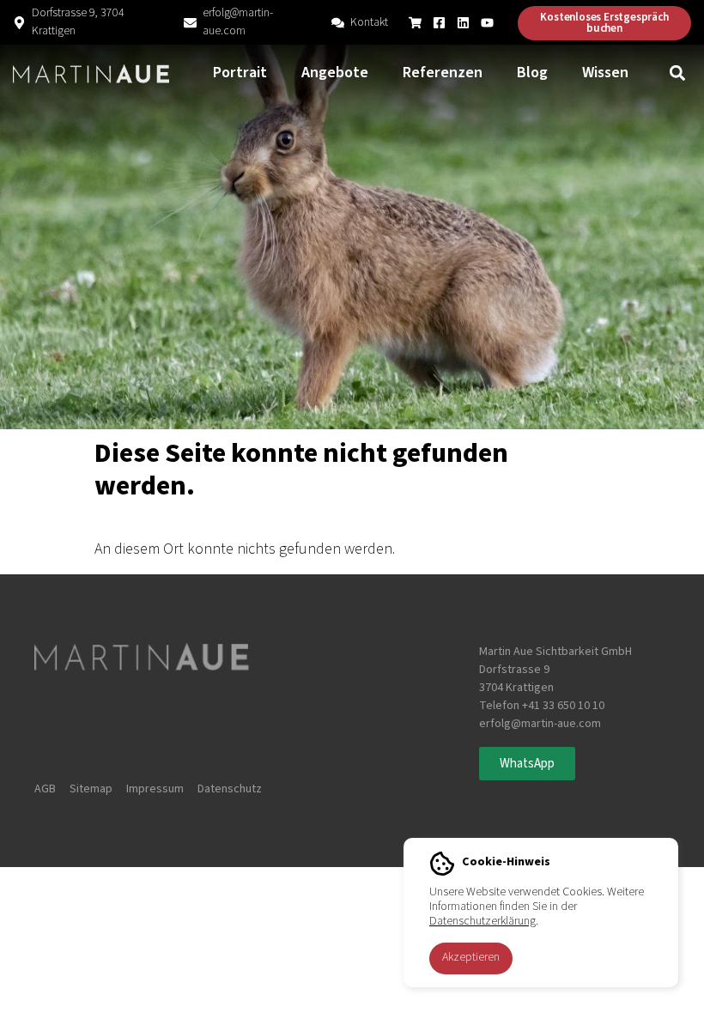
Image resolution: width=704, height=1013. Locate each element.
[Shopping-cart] (415, 22)
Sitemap (91, 789)
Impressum (155, 789)
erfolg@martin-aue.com (238, 21)
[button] (677, 73)
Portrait (240, 72)
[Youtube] (487, 22)
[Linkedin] (463, 22)
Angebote (334, 72)
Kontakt (369, 22)
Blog (532, 72)
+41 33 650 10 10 (563, 705)
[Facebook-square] (439, 22)
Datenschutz (229, 789)
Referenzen (442, 72)
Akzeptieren (471, 957)
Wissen (605, 72)
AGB (45, 789)
